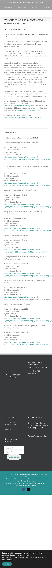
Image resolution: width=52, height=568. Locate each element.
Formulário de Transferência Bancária (13, 423)
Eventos (8, 429)
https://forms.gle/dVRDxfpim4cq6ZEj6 (17, 106)
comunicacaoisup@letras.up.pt (29, 110)
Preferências (7, 559)
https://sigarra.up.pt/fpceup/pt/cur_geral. (18, 297)
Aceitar (7, 564)
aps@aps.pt (40, 2)
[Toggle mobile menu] (47, 13)
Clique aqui (32, 423)
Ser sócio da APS (11, 417)
